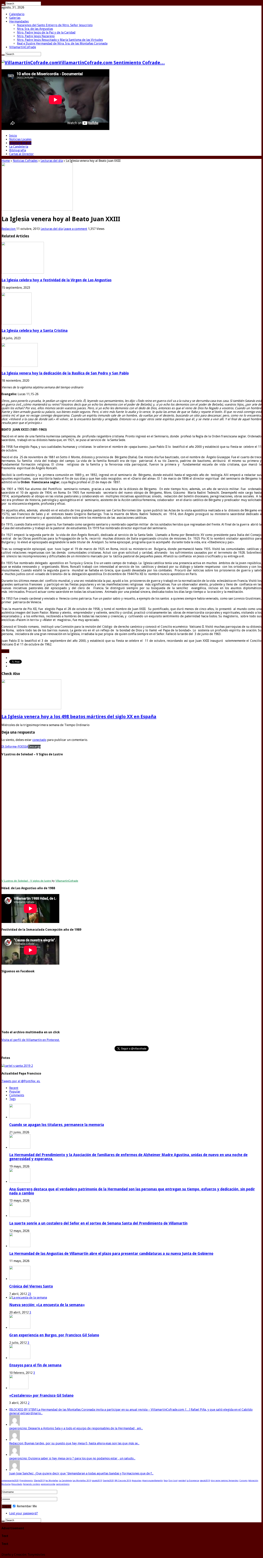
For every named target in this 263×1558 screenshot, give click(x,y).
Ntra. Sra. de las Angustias (35, 29)
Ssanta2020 (108, 1480)
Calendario (16, 14)
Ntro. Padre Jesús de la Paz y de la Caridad (46, 32)
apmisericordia (48, 1484)
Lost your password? (23, 1513)
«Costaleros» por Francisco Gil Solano (41, 1396)
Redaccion (9, 229)
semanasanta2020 (10, 1480)
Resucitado (16, 1484)
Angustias (137, 1480)
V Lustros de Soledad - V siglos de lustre (27, 880)
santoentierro (63, 1484)
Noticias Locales (20, 139)
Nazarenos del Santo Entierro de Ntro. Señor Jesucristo (55, 25)
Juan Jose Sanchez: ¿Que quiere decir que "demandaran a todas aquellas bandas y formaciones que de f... (81, 1473)
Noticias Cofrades (25, 161)
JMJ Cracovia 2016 (123, 1480)
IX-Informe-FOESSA (15, 746)
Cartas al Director (21, 154)
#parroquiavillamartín (152, 1480)
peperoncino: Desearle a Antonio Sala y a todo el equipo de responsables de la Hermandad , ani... (76, 1428)
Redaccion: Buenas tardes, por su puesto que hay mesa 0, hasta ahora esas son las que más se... (74, 1443)
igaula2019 (205, 1480)
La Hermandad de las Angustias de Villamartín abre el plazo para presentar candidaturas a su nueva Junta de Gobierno (111, 1254)
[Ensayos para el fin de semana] (19, 1358)
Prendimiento (26, 1480)
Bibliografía (17, 150)
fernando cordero (31, 1484)
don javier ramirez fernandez (225, 1480)
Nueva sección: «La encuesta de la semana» (47, 1305)
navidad (182, 1480)
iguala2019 (97, 1480)
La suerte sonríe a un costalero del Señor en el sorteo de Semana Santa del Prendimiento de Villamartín (98, 1223)
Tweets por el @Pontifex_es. (21, 1081)
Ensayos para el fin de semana (35, 1365)
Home (6, 161)
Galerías (14, 18)
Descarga (34, 746)
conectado (39, 740)
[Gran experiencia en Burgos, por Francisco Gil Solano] (19, 1327)
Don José (173, 1480)
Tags (12, 1099)
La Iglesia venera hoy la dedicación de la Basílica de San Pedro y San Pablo (65, 373)
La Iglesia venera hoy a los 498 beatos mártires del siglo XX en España (79, 716)
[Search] (3, 4)
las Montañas (51, 1480)
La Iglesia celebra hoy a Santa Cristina (35, 331)
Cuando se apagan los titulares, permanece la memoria (56, 1125)
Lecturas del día (20, 143)
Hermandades (19, 21)
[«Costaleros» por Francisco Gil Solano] (18, 1388)
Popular (14, 1091)
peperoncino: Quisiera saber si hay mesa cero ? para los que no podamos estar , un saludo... (72, 1458)
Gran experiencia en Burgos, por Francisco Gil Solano (54, 1335)
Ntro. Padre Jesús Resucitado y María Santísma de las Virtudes (60, 40)
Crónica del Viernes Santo (31, 1286)
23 (29, 1294)
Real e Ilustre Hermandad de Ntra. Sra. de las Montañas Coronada (62, 43)
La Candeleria (65, 1480)
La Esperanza (193, 1480)
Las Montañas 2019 (82, 1480)
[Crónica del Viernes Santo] (19, 1279)
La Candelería (18, 146)
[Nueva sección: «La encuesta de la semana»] (28, 1297)
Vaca (166, 1480)
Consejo (243, 1480)
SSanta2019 (39, 1480)
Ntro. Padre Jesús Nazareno (36, 36)
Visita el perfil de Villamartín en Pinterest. (31, 1040)
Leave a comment (75, 229)
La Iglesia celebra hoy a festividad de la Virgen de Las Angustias (56, 280)
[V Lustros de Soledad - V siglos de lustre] (131, 818)
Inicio (13, 135)
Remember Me (26, 1506)
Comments (16, 1095)
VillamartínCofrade (22, 47)
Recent (13, 1088)
